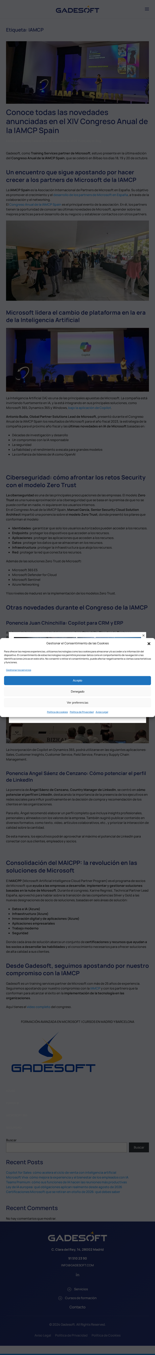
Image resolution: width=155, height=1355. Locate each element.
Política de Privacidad (82, 711)
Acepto (77, 680)
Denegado (77, 691)
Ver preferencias (77, 702)
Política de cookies (57, 711)
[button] (149, 643)
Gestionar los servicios (18, 669)
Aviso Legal (102, 711)
